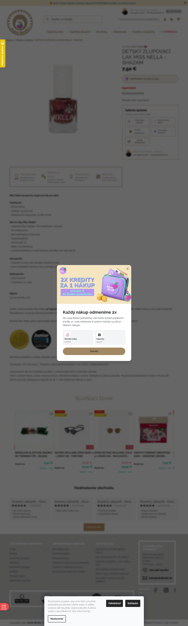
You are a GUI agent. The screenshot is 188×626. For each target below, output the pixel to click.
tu (89, 611)
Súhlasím (133, 603)
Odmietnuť (114, 603)
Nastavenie (56, 618)
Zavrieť (94, 351)
